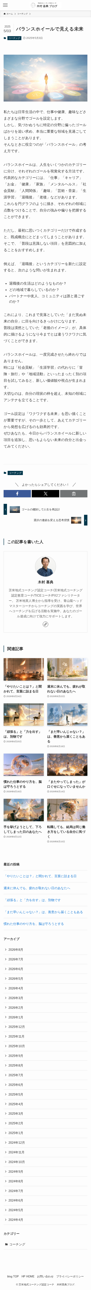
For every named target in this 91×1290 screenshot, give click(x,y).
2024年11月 (16, 1152)
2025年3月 (15, 1113)
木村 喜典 (45, 582)
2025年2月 (15, 1123)
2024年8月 (15, 1181)
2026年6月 (15, 969)
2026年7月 (15, 959)
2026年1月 (15, 1017)
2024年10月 (16, 1162)
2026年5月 (15, 978)
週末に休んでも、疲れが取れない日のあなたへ (37, 888)
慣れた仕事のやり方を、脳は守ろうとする (34, 924)
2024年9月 (15, 1171)
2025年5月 (15, 1094)
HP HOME (28, 1276)
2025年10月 (16, 1046)
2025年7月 (15, 1075)
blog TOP (13, 1276)
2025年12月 (16, 1027)
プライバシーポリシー (70, 1276)
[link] (45, 624)
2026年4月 (15, 988)
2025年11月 (16, 1036)
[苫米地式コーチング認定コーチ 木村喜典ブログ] (45, 5)
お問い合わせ (45, 1276)
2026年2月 (15, 1007)
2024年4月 (15, 1219)
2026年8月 (15, 949)
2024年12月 (16, 1142)
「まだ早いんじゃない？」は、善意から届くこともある (43, 912)
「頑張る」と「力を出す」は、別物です (32, 900)
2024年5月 (15, 1210)
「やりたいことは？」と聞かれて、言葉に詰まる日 (40, 876)
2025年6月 (15, 1085)
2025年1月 (15, 1133)
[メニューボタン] (5, 5)
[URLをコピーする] (73, 493)
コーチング (14, 38)
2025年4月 (15, 1104)
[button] (17, 493)
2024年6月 (15, 1200)
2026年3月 (15, 998)
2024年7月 (15, 1191)
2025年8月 (15, 1065)
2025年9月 (15, 1056)
